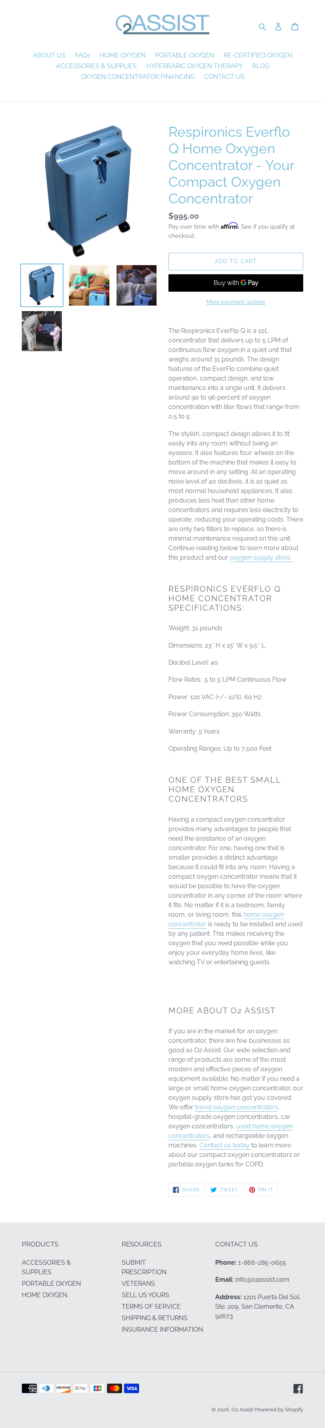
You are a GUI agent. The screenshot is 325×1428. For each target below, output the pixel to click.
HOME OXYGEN (44, 1295)
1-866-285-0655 (262, 1262)
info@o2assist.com (262, 1279)
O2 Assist (242, 1410)
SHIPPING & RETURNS (154, 1318)
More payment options (235, 302)
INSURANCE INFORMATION (162, 1329)
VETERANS (138, 1283)
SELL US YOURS (145, 1295)
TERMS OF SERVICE (151, 1306)
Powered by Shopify (278, 1410)
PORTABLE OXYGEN (51, 1283)
